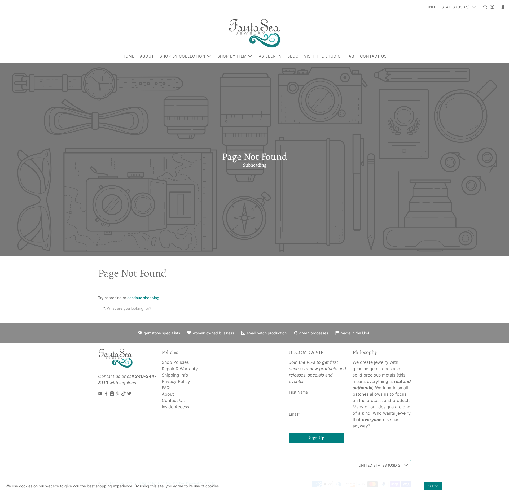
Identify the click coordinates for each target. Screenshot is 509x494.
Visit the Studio (322, 56)
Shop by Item (232, 56)
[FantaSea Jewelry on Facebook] (106, 394)
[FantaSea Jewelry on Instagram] (112, 394)
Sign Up (316, 437)
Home (128, 56)
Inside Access (175, 406)
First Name (298, 392)
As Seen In (270, 56)
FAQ (350, 56)
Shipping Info (175, 375)
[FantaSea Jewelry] (254, 33)
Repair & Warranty (180, 368)
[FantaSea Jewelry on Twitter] (129, 394)
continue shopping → (145, 297)
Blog (293, 56)
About (147, 56)
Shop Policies (175, 362)
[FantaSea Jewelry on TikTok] (123, 394)
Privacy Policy (176, 381)
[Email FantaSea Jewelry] (100, 394)
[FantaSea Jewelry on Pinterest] (117, 394)
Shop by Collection (182, 56)
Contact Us (373, 56)
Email (294, 414)
